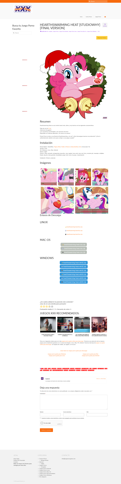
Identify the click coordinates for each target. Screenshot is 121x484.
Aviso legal (16, 458)
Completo (50, 31)
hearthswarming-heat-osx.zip (74, 244)
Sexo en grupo (72, 370)
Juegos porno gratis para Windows (57, 354)
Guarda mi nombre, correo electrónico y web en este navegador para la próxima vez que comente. (63, 418)
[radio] (41, 306)
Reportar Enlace (102, 37)
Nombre (41, 411)
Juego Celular (101, 368)
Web (87, 411)
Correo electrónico (67, 411)
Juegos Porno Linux (73, 31)
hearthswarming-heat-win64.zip (74, 274)
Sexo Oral (78, 370)
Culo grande (78, 368)
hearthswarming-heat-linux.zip (74, 227)
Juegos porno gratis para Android (90, 355)
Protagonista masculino (57, 370)
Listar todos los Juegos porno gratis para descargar (73, 350)
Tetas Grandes (91, 370)
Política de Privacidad (19, 460)
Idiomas (41, 462)
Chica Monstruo (65, 368)
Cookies (16, 462)
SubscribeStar (74, 146)
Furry (90, 368)
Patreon (68, 146)
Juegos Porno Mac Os (81, 31)
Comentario (43, 393)
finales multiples (85, 368)
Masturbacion (46, 370)
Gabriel (47, 379)
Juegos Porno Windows (91, 31)
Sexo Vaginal (84, 370)
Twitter (63, 146)
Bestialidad (53, 368)
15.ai (49, 128)
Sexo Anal (66, 370)
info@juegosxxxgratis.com (68, 458)
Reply (105, 378)
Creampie (72, 368)
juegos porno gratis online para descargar (72, 341)
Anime (45, 368)
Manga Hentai (44, 460)
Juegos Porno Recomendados (47, 473)
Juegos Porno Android (63, 31)
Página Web (57, 146)
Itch (80, 146)
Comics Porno (43, 458)
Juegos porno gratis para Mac (90, 354)
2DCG (42, 368)
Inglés (42, 463)
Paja (51, 370)
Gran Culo (94, 368)
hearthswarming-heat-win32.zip (74, 263)
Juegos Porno (56, 31)
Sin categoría (42, 476)
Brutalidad (59, 368)
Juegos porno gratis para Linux (57, 355)
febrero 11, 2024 (99, 378)
